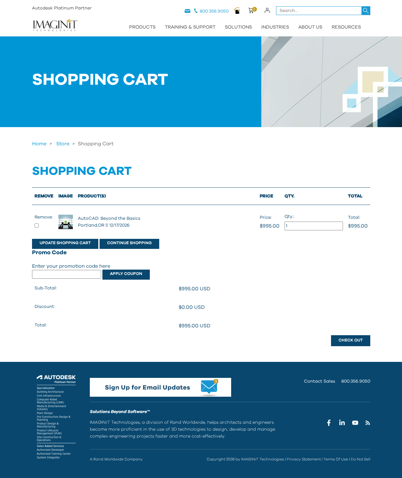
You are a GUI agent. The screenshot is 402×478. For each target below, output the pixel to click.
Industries (275, 27)
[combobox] (323, 10)
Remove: (44, 217)
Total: (354, 217)
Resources (346, 27)
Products (142, 27)
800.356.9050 (214, 11)
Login (267, 10)
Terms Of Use (335, 459)
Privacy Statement (304, 459)
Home (39, 143)
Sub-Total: (46, 288)
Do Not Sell (360, 459)
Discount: (45, 306)
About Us (310, 27)
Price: (266, 217)
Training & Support (190, 27)
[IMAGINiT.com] (55, 26)
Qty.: (289, 216)
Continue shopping (129, 243)
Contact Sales (319, 381)
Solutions (238, 27)
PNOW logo (237, 10)
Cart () (251, 11)
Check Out (351, 340)
